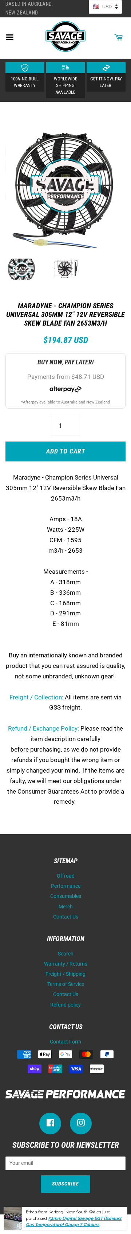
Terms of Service (65, 984)
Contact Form (65, 1042)
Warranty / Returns (65, 964)
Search (66, 954)
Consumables (65, 896)
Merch (66, 907)
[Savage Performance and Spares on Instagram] (81, 1124)
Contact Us (65, 917)
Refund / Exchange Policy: (43, 728)
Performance (65, 886)
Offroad (66, 876)
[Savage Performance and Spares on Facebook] (50, 1124)
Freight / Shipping (65, 974)
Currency (105, 7)
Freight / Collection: (36, 697)
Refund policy (65, 1005)
